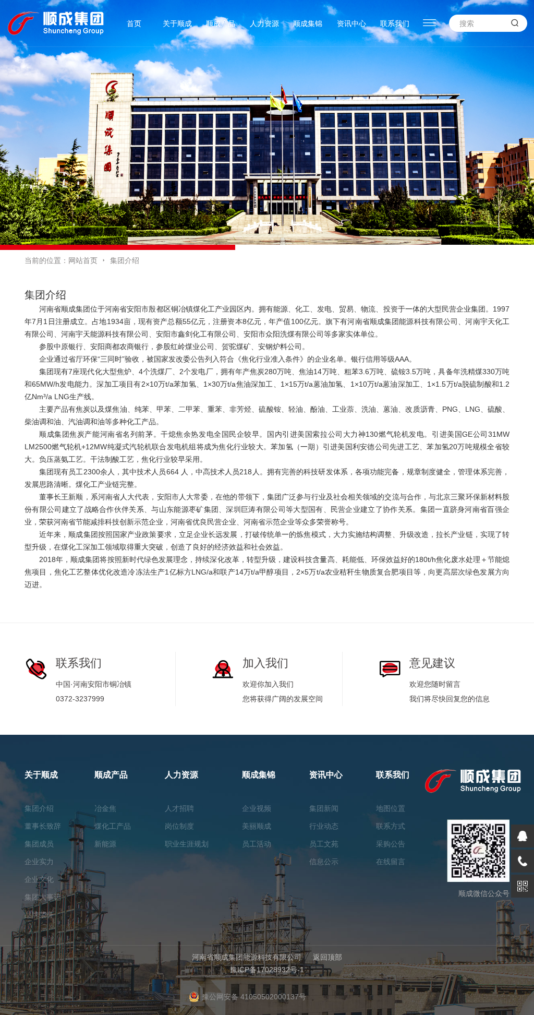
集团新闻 (323, 808)
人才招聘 (179, 808)
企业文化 (39, 879)
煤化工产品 (112, 826)
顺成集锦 (307, 23)
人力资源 (264, 23)
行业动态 (323, 826)
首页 (134, 23)
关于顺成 (177, 23)
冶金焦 (105, 808)
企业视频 (256, 808)
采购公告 (390, 844)
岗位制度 (179, 826)
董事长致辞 (43, 826)
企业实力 (39, 861)
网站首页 (83, 260)
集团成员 (39, 844)
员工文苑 (323, 844)
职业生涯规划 (187, 844)
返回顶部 (327, 957)
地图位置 (390, 808)
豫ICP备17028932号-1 (267, 969)
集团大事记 (43, 897)
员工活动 (256, 844)
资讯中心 (351, 23)
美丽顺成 (256, 826)
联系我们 (394, 23)
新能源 (105, 844)
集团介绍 (39, 808)
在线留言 (390, 861)
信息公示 (323, 861)
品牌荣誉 (39, 915)
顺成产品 (220, 23)
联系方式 (390, 826)
